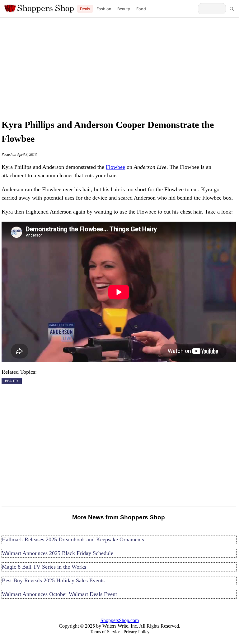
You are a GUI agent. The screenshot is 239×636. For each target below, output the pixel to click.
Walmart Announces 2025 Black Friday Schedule (57, 553)
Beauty (123, 9)
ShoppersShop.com (120, 620)
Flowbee (115, 167)
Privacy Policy (136, 631)
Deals (85, 9)
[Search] (231, 8)
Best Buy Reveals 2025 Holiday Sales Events (53, 580)
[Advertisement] (119, 66)
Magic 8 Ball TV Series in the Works (44, 567)
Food (141, 9)
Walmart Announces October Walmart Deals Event (59, 594)
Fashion (103, 9)
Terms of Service (105, 631)
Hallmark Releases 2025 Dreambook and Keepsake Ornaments (73, 539)
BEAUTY (11, 381)
